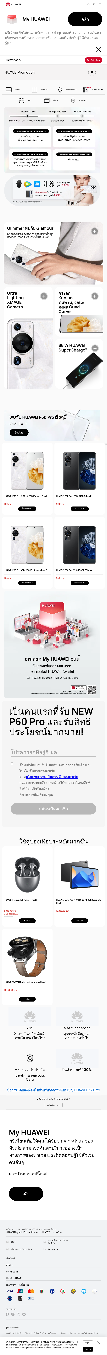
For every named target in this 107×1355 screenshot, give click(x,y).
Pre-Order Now (93, 60)
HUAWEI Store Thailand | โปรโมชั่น (36, 1229)
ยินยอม (88, 1349)
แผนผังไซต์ (10, 1333)
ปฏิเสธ (88, 1342)
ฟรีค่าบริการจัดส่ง (77, 1028)
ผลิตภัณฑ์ (10, 1258)
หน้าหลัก (10, 1229)
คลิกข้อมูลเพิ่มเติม (67, 1347)
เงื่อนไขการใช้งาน (23, 1333)
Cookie (63, 1333)
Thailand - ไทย (13, 1327)
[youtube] (24, 1314)
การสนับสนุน (12, 1271)
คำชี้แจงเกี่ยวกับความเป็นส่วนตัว (45, 1333)
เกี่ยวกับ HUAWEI (14, 1278)
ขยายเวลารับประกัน (30, 1069)
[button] (88, 4)
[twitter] (12, 1314)
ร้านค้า (9, 1265)
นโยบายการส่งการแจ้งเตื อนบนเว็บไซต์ (83, 1333)
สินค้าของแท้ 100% (77, 1069)
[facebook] (7, 1314)
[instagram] (18, 1314)
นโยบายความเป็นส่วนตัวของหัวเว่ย (52, 776)
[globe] (7, 1328)
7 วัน (29, 1028)
